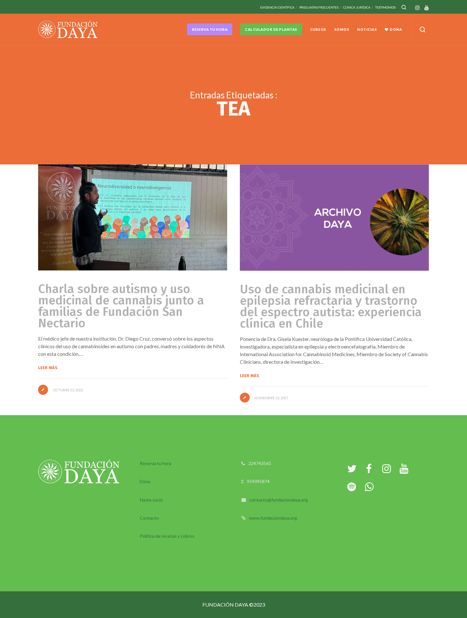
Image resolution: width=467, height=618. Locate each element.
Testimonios (385, 7)
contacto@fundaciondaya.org (278, 499)
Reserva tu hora (155, 463)
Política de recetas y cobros (167, 536)
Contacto (149, 518)
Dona (145, 481)
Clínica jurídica (356, 7)
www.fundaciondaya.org (273, 518)
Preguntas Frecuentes (318, 7)
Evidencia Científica (277, 7)
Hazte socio (151, 499)
